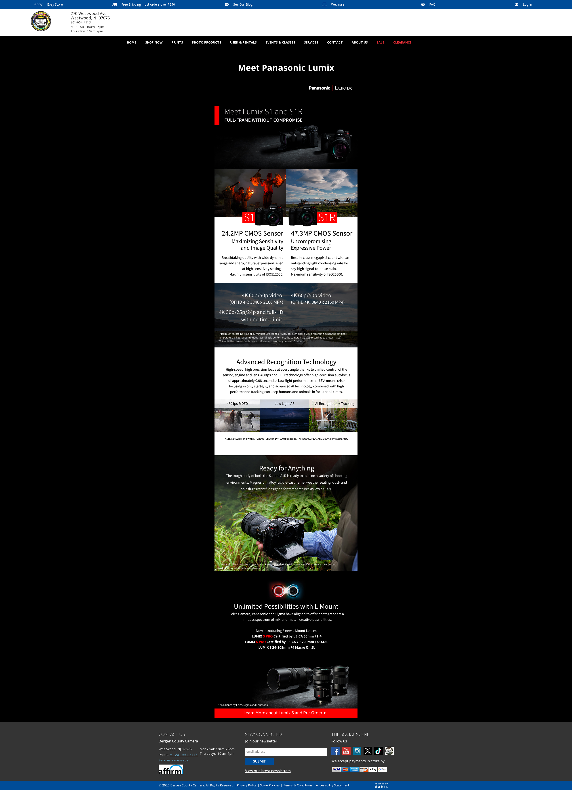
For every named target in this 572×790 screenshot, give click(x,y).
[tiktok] (378, 751)
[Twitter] (368, 751)
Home (131, 42)
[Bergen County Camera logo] (41, 21)
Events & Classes (280, 42)
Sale (380, 42)
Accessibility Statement (332, 785)
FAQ (432, 4)
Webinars (338, 4)
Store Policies (270, 785)
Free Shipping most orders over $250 (148, 4)
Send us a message (174, 760)
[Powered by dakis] (381, 785)
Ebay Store (55, 4)
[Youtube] (346, 751)
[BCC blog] (389, 751)
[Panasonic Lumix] (286, 400)
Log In (527, 4)
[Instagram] (357, 751)
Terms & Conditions (297, 785)
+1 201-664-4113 (184, 754)
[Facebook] (335, 751)
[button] (154, 42)
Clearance (402, 42)
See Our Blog (242, 4)
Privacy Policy (247, 785)
